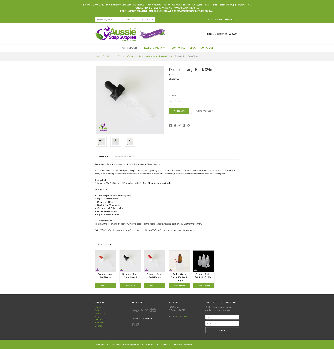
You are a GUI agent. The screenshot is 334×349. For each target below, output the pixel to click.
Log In (210, 34)
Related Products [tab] (105, 244)
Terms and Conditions (183, 344)
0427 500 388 (215, 19)
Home (98, 307)
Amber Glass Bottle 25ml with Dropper (179, 277)
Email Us (232, 19)
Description (103, 156)
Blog (193, 47)
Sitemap (98, 325)
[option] (105, 269)
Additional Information (124, 156)
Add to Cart (105, 285)
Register (222, 34)
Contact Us (178, 47)
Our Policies (207, 47)
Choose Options (179, 285)
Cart (97, 310)
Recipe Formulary (154, 47)
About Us (99, 322)
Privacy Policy (163, 344)
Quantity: (172, 95)
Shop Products (129, 47)
